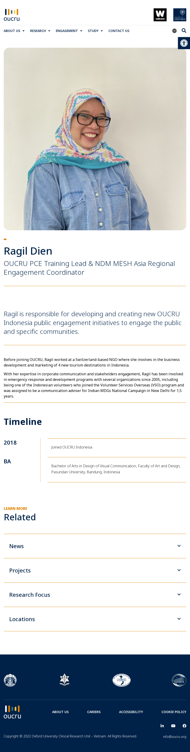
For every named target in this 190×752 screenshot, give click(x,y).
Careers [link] (94, 712)
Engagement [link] (67, 30)
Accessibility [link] (131, 712)
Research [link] (38, 30)
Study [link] (93, 30)
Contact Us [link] (118, 30)
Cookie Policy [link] (174, 712)
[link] (184, 43)
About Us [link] (12, 30)
